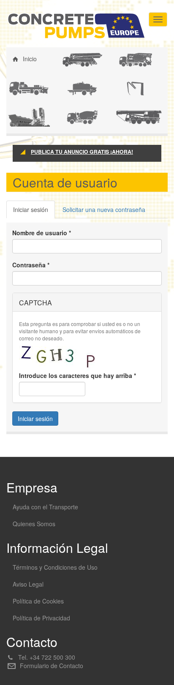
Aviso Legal (28, 584)
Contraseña (30, 265)
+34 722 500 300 (52, 657)
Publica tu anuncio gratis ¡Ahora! (82, 151)
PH (18, 116)
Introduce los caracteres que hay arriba (77, 375)
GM (125, 116)
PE (124, 87)
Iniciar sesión (34, 211)
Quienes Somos (34, 523)
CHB (127, 58)
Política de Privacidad (41, 618)
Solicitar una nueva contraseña (104, 209)
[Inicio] (76, 25)
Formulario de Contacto (51, 665)
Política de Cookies (38, 601)
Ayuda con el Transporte (45, 507)
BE (71, 87)
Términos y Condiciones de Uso (55, 567)
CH (72, 116)
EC (18, 87)
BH (72, 58)
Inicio (30, 58)
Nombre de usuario (41, 232)
